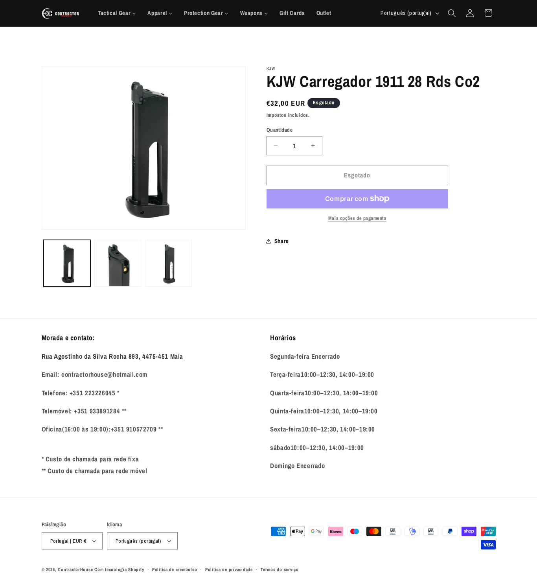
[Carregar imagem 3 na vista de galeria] (168, 263)
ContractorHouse (75, 569)
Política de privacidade (229, 569)
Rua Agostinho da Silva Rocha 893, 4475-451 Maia (113, 356)
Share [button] (281, 241)
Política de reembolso (174, 569)
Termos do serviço (280, 569)
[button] (452, 13)
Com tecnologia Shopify (119, 569)
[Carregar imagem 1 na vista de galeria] (67, 263)
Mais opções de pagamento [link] (357, 218)
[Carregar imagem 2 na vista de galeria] (117, 263)
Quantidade (279, 129)
